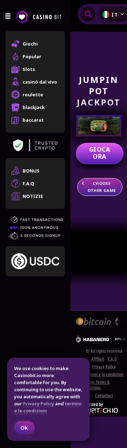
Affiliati (97, 359)
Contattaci (104, 396)
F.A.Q (28, 183)
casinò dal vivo (40, 82)
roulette (33, 94)
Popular (32, 56)
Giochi (30, 44)
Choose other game (101, 187)
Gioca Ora (99, 153)
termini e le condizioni (104, 375)
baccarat (33, 120)
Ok (24, 427)
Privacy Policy (104, 367)
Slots (29, 69)
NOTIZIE (33, 196)
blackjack (34, 107)
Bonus (31, 171)
